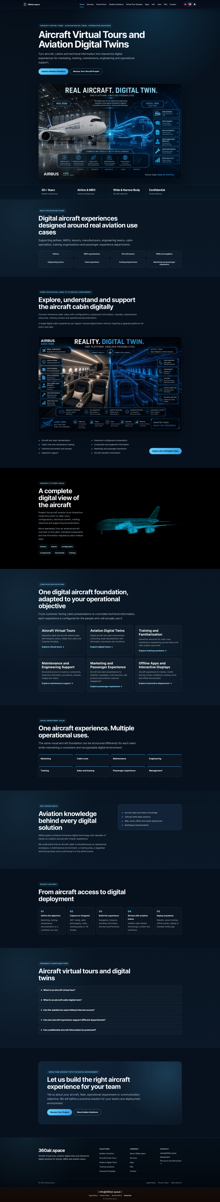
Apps (147, 4)
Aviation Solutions (116, 4)
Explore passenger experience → (106, 686)
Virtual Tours (101, 4)
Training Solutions (106, 1167)
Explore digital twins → (101, 647)
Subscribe (127, 1195)
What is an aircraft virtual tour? (59, 990)
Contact (173, 4)
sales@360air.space (168, 1153)
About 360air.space (138, 1153)
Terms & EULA (176, 1183)
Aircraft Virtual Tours (108, 1158)
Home (82, 4)
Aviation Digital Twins (108, 1162)
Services (90, 4)
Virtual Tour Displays (134, 4)
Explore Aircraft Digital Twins (165, 451)
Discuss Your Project (59, 1112)
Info (153, 4)
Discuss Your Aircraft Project (86, 71)
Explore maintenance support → (57, 683)
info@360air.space (110, 1191)
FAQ (165, 4)
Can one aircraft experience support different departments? (74, 1020)
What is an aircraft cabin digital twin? (62, 1000)
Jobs (159, 4)
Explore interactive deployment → (155, 683)
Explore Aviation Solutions (53, 71)
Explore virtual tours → (53, 647)
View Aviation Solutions (87, 1112)
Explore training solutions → (153, 651)
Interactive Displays (107, 1171)
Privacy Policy (163, 1183)
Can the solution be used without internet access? (69, 1010)
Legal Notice (151, 1183)
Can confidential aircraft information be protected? (69, 1030)
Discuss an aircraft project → (170, 1162)
